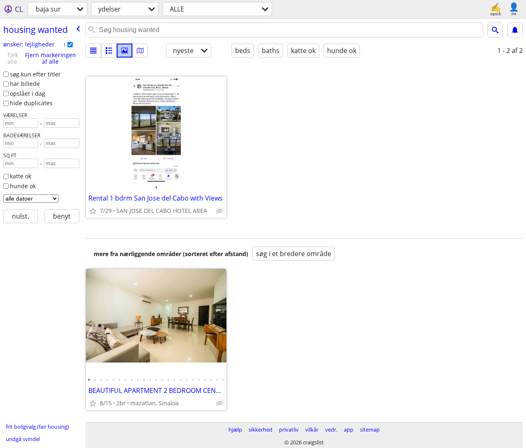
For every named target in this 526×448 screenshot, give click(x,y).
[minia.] (109, 51)
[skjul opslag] (219, 211)
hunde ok (23, 186)
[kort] (140, 51)
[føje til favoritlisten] (93, 211)
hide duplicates (31, 103)
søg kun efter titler (35, 74)
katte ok (20, 176)
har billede (25, 84)
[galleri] (124, 51)
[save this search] (515, 30)
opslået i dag (27, 93)
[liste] (93, 51)
